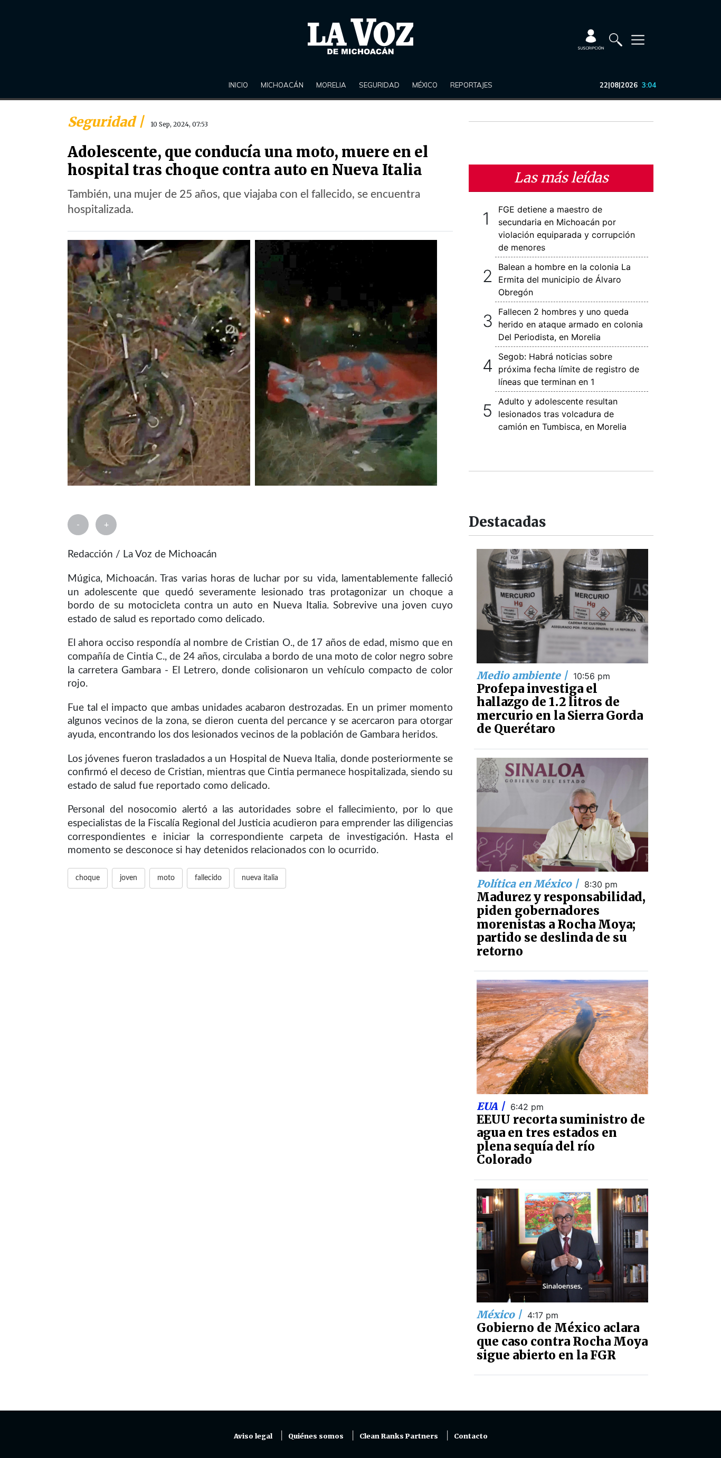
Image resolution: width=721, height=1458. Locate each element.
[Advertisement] (260, 1025)
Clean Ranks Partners (398, 1436)
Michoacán (282, 85)
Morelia (331, 85)
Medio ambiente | (523, 675)
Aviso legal (253, 1436)
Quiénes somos (316, 1436)
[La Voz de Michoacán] (360, 36)
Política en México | (529, 883)
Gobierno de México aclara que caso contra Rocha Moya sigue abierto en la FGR (562, 1341)
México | (500, 1314)
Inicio (238, 85)
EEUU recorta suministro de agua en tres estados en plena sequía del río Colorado (561, 1139)
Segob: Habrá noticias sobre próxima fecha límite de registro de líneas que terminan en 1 (568, 369)
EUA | (492, 1106)
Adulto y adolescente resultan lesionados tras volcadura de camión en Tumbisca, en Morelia (562, 414)
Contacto (471, 1436)
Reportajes (471, 85)
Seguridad (379, 85)
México (425, 85)
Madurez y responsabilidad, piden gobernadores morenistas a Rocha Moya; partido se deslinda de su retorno (561, 924)
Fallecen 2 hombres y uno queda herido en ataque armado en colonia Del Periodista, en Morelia (570, 324)
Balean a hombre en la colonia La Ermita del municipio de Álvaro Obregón (564, 279)
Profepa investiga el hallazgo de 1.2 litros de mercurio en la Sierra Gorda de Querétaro (560, 709)
